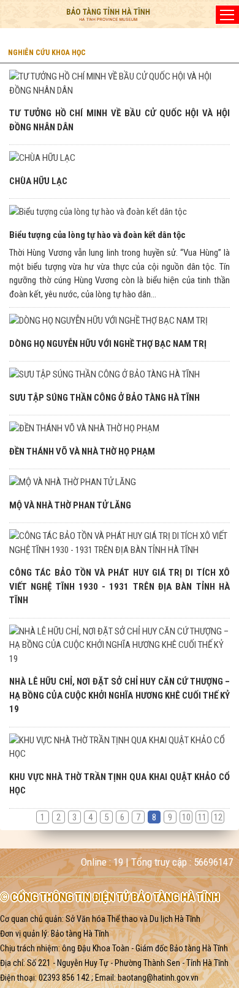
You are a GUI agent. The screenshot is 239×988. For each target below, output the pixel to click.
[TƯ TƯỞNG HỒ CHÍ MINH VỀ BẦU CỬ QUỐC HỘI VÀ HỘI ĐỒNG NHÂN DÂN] (119, 83)
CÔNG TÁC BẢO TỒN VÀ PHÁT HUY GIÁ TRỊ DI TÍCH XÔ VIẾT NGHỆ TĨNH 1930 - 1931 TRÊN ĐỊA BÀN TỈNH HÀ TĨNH (119, 586)
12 (218, 817)
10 (186, 817)
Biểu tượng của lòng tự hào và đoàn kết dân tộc (97, 234)
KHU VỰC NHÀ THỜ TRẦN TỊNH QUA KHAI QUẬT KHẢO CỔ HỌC (119, 784)
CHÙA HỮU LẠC (38, 181)
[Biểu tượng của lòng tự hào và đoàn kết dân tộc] (119, 212)
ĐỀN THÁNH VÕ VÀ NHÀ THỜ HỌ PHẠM (82, 451)
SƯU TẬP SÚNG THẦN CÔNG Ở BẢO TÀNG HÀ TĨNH (104, 397)
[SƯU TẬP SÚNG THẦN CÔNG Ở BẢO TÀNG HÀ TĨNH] (119, 375)
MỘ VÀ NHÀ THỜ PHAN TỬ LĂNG (70, 505)
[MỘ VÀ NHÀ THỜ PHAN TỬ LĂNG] (119, 482)
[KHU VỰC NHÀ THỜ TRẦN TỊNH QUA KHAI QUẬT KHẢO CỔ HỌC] (119, 747)
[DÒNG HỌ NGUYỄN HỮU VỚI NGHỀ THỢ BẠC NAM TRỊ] (119, 321)
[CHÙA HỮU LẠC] (119, 158)
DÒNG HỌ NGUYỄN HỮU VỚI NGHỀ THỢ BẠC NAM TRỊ (108, 343)
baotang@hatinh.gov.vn (158, 977)
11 (202, 817)
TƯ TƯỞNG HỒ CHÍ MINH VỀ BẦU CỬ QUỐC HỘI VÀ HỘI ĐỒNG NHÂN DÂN (119, 120)
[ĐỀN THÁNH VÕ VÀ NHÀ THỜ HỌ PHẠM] (119, 429)
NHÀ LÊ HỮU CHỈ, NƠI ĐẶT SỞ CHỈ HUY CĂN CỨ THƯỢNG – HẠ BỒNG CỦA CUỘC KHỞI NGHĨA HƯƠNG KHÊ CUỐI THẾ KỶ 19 (119, 695)
